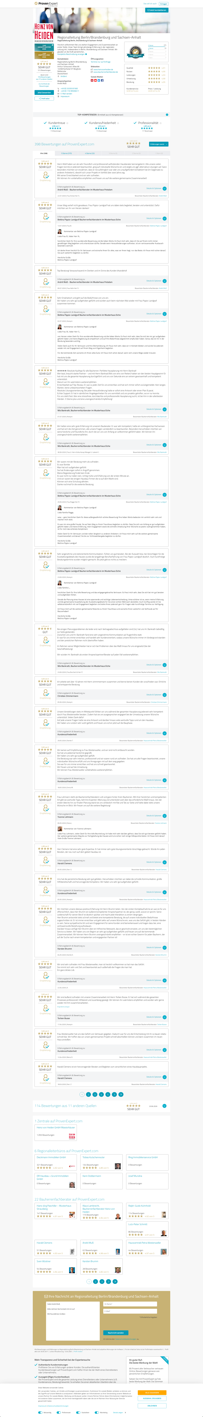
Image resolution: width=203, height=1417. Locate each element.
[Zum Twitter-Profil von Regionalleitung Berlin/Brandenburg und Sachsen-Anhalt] (99, 81)
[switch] (59, 1412)
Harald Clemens (161, 869)
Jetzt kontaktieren (158, 10)
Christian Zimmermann (159, 702)
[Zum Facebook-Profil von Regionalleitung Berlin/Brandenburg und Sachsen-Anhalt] (102, 81)
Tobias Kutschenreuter (94, 1157)
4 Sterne (150, 48)
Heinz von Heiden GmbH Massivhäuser (56, 1127)
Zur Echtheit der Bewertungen (44, 85)
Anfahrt (64, 76)
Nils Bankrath (162, 416)
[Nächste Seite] (114, 1094)
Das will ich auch (150, 3)
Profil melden (78, 1351)
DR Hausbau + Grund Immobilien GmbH (53, 1177)
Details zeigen (118, 1412)
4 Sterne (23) (89, 153)
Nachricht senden (116, 1332)
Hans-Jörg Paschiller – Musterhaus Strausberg (54, 1207)
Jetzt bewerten (44, 92)
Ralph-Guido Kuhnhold (139, 1205)
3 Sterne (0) (113, 153)
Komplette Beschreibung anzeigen (71, 54)
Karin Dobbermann (92, 1175)
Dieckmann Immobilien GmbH (51, 1157)
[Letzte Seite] (120, 1094)
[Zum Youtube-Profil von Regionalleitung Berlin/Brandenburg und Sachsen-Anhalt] (96, 81)
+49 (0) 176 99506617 (70, 91)
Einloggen (163, 4)
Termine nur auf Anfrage (100, 61)
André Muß (163, 196)
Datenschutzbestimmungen (58, 1406)
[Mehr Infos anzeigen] (136, 51)
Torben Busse (162, 1024)
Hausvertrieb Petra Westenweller (155, 740)
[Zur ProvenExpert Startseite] (46, 4)
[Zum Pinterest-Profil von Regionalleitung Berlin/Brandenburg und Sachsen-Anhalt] (92, 81)
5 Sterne (150, 45)
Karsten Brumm (161, 955)
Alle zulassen (152, 1392)
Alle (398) (43, 153)
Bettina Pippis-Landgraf (158, 226)
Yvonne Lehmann (161, 823)
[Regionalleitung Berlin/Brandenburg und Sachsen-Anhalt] (44, 32)
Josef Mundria (135, 1175)
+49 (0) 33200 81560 (69, 88)
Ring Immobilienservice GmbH (143, 1157)
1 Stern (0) (159, 153)
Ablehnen (152, 1405)
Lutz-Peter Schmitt (137, 1224)
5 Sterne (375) (66, 153)
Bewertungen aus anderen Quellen (44, 78)
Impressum (42, 1406)
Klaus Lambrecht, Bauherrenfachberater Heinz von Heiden (99, 1208)
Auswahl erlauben (152, 1398)
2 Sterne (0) (136, 153)
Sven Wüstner (44, 1261)
